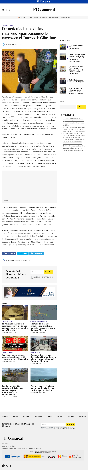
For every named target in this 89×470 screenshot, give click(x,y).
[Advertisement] (17, 186)
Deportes (60, 416)
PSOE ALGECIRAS (65, 17)
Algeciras (5, 321)
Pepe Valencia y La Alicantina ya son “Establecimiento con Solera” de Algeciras (76, 90)
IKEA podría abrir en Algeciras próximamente (76, 47)
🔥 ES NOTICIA (21, 17)
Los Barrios (6, 383)
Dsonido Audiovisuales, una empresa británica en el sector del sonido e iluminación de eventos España (77, 58)
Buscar (62, 101)
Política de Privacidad (39, 277)
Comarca (5, 25)
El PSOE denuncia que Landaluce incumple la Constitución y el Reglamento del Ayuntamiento (74, 148)
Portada (10, 25)
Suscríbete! (48, 272)
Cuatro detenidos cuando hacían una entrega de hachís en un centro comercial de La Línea (73, 142)
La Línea (15, 416)
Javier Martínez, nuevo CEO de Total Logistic (77, 81)
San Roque (10, 352)
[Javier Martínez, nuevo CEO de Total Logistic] (63, 81)
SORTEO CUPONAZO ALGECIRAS (38, 17)
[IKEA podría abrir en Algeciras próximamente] (63, 47)
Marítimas (82, 416)
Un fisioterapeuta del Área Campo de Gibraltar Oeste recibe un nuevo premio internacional (76, 70)
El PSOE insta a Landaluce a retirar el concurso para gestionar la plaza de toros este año (74, 135)
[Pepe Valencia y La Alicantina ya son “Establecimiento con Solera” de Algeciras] (63, 90)
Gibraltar (39, 321)
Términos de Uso (70, 428)
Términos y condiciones (29, 448)
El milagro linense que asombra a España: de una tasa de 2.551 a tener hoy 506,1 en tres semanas (74, 129)
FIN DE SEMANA (53, 17)
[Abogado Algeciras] (29, 292)
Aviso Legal (5, 448)
